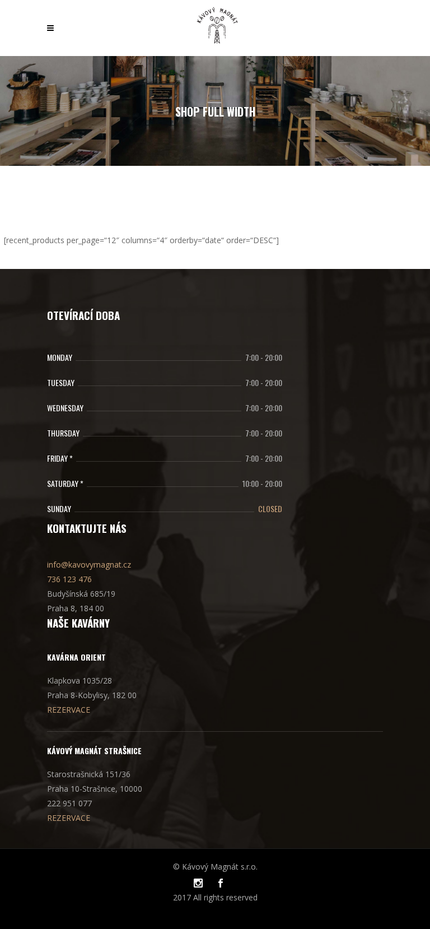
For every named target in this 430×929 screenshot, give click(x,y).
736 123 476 (69, 579)
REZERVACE (68, 709)
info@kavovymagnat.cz (89, 564)
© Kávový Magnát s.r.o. (215, 866)
